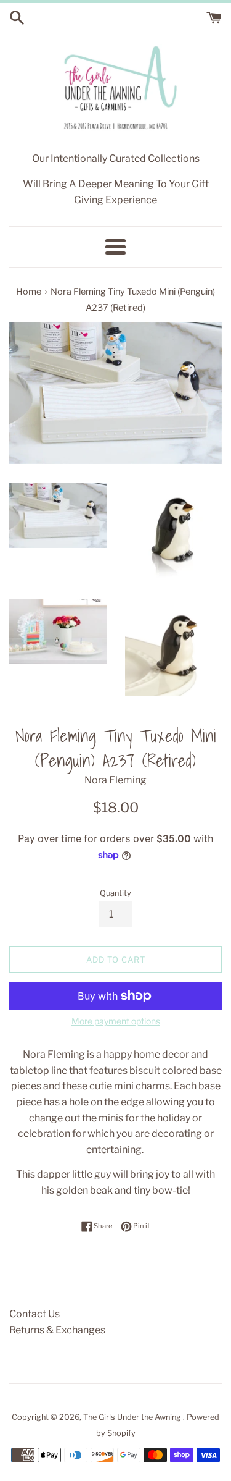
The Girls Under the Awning (133, 1417)
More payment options (115, 1021)
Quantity (115, 893)
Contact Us (34, 1314)
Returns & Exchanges (57, 1330)
